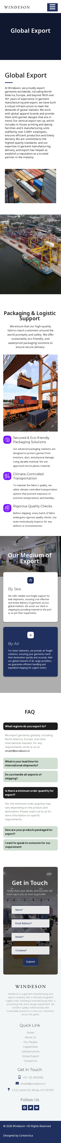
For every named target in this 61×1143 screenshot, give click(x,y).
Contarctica (26, 1135)
